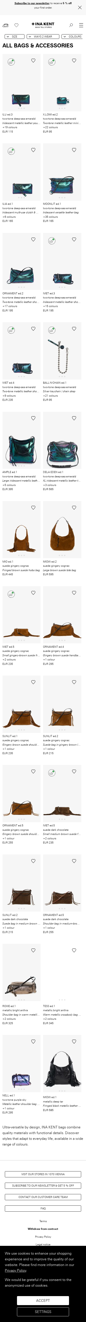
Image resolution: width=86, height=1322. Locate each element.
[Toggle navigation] (81, 25)
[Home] (43, 25)
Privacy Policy (15, 1270)
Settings (43, 1312)
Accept (43, 1301)
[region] (43, 1284)
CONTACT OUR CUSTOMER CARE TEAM (43, 1197)
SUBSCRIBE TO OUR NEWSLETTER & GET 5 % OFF (43, 1185)
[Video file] (21, 973)
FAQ (43, 1208)
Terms (43, 1221)
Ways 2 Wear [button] (43, 36)
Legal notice (43, 1244)
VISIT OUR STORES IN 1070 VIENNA (43, 1174)
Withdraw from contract (43, 1228)
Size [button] (14, 36)
